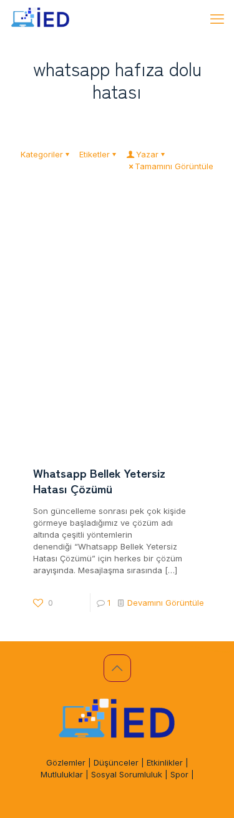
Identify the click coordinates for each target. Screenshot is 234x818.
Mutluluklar (62, 774)
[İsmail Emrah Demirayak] (40, 18)
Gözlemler (65, 762)
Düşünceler (116, 762)
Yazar (147, 154)
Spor (179, 774)
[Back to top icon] (117, 668)
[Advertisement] (117, 324)
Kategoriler (42, 154)
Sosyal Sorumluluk (126, 774)
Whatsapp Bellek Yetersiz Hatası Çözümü (99, 480)
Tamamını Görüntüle (174, 166)
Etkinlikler (165, 762)
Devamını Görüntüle (165, 603)
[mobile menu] (217, 18)
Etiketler (94, 154)
